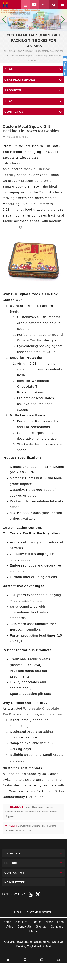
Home (11, 51)
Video (9, 926)
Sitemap (41, 926)
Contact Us (25, 926)
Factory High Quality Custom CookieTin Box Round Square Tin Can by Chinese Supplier (31, 812)
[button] (29, 26)
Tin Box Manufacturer (37, 912)
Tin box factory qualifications (48, 51)
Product (36, 921)
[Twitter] (38, 894)
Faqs (60, 921)
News (19, 51)
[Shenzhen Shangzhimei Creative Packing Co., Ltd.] (5, 4)
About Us (21, 921)
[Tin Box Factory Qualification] (33, 19)
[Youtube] (31, 894)
